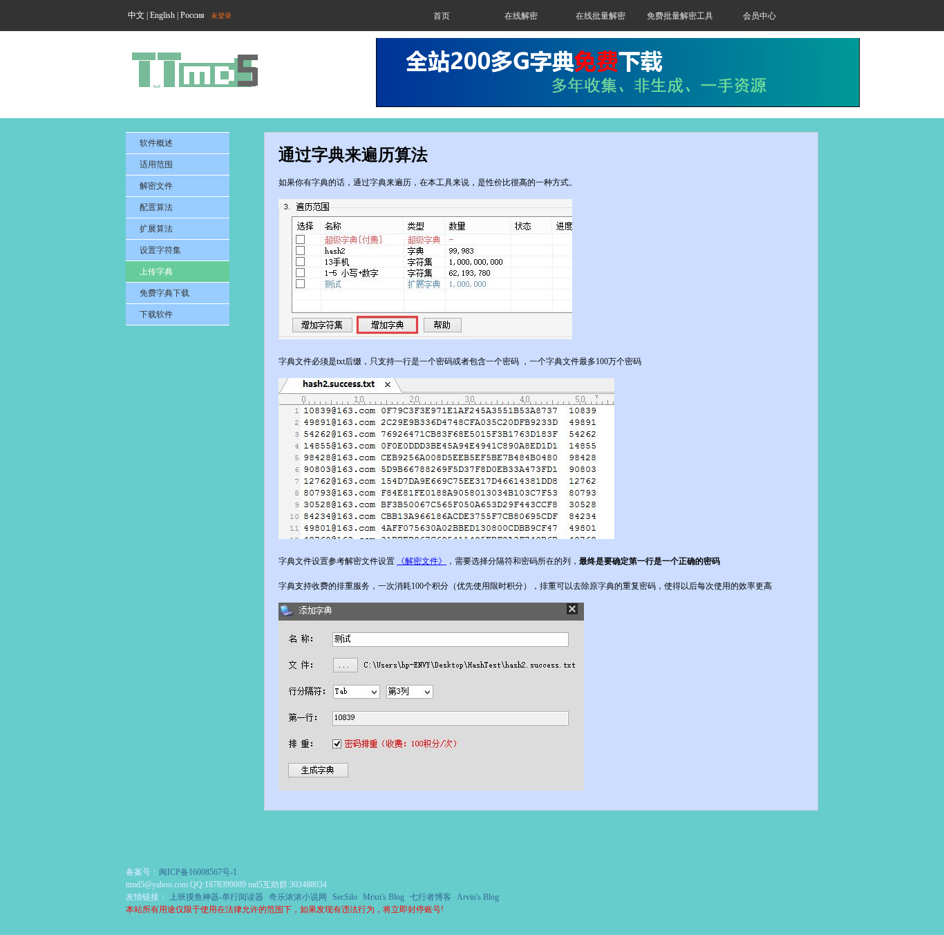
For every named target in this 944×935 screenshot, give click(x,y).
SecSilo (344, 897)
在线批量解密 (600, 16)
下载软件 (156, 314)
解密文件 (156, 186)
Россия (192, 15)
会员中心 (759, 16)
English (162, 15)
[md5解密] (195, 69)
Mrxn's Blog (383, 897)
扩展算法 (156, 229)
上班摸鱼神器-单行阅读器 (216, 897)
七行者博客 (430, 897)
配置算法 (156, 207)
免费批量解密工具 (680, 16)
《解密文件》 (421, 561)
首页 (441, 16)
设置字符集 (160, 250)
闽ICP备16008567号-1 (198, 872)
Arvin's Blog (478, 897)
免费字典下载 (164, 293)
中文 (136, 15)
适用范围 (156, 164)
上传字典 (156, 271)
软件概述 (156, 143)
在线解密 (521, 16)
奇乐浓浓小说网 (298, 897)
